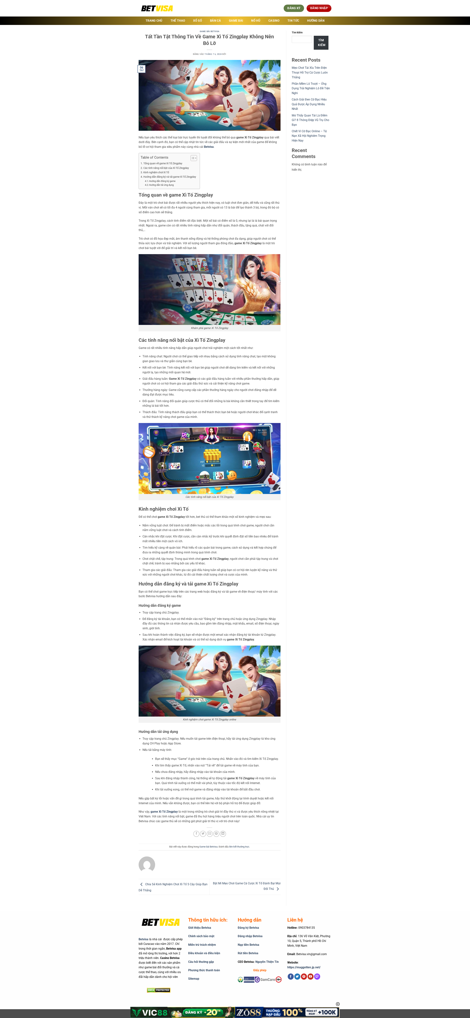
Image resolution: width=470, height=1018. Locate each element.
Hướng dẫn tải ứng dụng (161, 185)
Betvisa (143, 939)
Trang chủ (154, 20)
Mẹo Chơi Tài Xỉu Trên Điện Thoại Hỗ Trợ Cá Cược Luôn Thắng (310, 72)
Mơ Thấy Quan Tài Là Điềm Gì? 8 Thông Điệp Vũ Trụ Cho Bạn (310, 120)
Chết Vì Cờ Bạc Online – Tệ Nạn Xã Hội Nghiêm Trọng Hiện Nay (309, 135)
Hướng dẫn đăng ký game (162, 181)
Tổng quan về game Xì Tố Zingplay (162, 163)
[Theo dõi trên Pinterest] (304, 976)
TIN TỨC (293, 20)
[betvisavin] (157, 8)
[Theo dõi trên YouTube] (311, 976)
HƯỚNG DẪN (315, 20)
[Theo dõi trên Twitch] (317, 976)
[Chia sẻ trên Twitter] (203, 834)
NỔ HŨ (255, 20)
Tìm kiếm (297, 32)
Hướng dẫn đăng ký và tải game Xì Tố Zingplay (169, 176)
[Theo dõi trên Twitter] (297, 976)
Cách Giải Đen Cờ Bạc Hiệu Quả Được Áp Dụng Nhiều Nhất (309, 104)
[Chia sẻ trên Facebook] (196, 834)
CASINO (273, 20)
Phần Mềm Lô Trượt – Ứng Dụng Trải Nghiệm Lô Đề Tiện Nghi (311, 88)
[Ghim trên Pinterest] (216, 834)
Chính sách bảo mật (201, 936)
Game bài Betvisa (209, 31)
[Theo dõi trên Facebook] (291, 976)
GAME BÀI (236, 20)
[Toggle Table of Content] (192, 158)
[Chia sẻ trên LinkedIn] (223, 834)
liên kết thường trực (239, 846)
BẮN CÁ (215, 20)
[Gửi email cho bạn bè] (210, 834)
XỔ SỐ (197, 20)
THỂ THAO (178, 20)
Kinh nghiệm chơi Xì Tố (156, 172)
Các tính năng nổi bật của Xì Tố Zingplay (166, 168)
